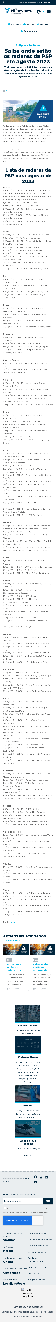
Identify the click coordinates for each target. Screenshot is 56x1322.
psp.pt (13, 922)
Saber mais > (13, 940)
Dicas (8, 91)
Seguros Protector (37, 1267)
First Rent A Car (35, 1273)
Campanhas (30, 31)
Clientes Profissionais (38, 1245)
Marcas (30, 24)
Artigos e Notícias (36, 1280)
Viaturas (15, 24)
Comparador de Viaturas (40, 1239)
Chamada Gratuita (35, 2)
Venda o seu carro (37, 1252)
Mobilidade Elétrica (37, 1233)
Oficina (43, 24)
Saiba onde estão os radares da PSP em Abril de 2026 (15, 970)
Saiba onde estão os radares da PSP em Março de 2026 (42, 970)
